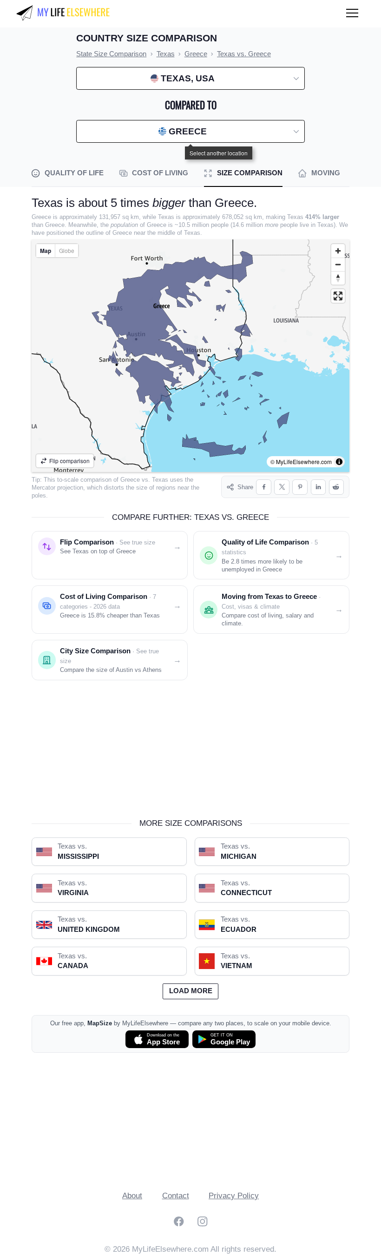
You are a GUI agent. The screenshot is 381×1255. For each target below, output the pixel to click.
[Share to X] (281, 487)
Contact (175, 1195)
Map (45, 250)
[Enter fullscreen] (338, 296)
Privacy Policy (234, 1195)
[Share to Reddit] (336, 487)
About (132, 1195)
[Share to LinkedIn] (318, 487)
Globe (66, 250)
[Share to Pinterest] (300, 487)
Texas (160, 479)
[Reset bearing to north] (338, 278)
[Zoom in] (338, 251)
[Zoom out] (338, 264)
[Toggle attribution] (339, 461)
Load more (190, 991)
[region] (190, 355)
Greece (130, 479)
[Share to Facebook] (263, 487)
